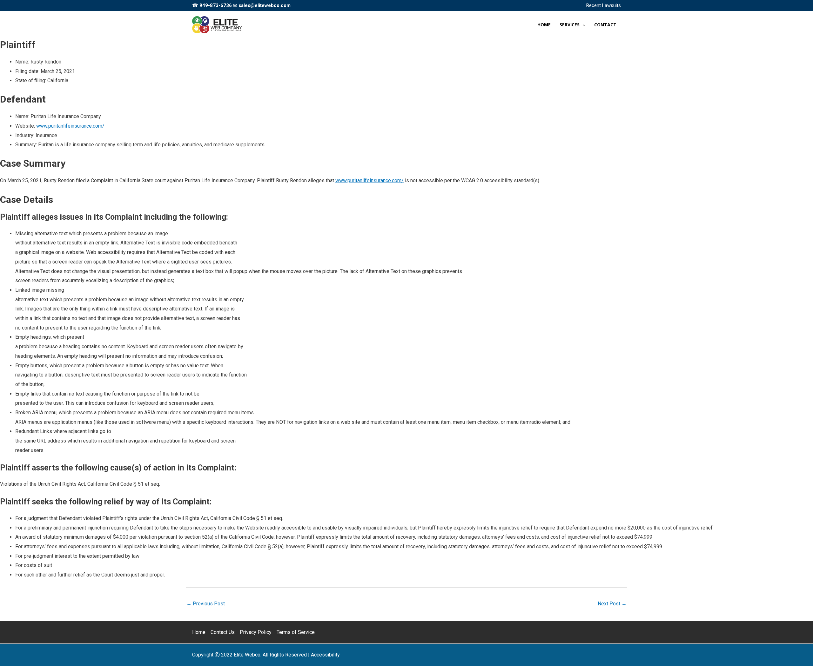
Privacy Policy (256, 632)
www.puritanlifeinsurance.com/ (70, 126)
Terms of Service (296, 632)
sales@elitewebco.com (265, 5)
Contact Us (223, 632)
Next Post (612, 604)
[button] (582, 25)
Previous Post (205, 604)
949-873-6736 (215, 5)
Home (198, 632)
